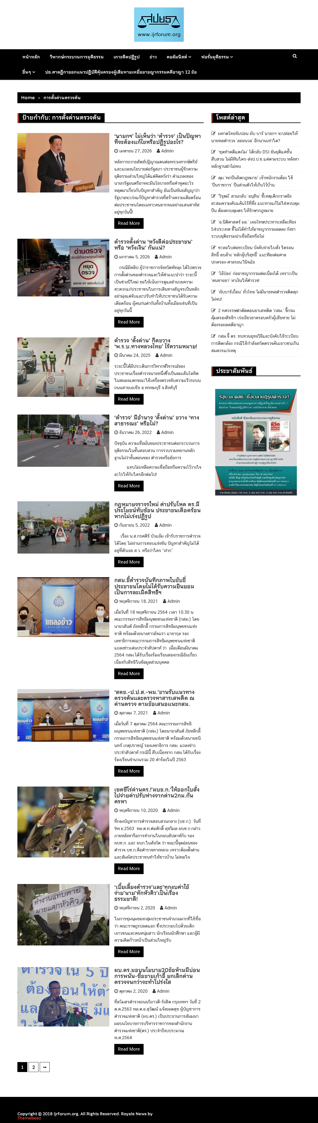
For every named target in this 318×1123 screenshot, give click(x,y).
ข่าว (153, 56)
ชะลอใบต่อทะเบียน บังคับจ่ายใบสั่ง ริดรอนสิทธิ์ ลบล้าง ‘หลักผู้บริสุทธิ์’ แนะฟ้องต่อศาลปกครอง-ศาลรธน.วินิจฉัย (252, 255)
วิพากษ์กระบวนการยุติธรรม (77, 56)
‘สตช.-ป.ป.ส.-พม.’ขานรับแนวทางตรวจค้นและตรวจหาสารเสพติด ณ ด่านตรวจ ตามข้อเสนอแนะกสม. (154, 698)
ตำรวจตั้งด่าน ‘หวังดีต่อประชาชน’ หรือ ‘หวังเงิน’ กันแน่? (153, 244)
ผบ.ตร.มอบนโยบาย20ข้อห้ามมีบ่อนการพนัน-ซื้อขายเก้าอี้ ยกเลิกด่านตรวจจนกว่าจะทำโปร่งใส (157, 976)
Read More (129, 223)
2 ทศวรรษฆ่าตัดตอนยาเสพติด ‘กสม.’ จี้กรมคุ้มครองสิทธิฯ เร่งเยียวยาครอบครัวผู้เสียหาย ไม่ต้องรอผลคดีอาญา (253, 318)
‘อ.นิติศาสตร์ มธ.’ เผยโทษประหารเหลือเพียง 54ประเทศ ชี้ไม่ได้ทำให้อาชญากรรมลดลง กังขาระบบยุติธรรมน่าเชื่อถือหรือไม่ (253, 229)
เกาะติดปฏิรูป (127, 56)
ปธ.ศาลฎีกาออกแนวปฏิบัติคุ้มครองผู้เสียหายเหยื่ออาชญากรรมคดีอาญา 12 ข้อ (121, 72)
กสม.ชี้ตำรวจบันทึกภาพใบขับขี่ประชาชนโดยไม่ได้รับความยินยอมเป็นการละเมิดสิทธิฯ (154, 586)
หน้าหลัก (31, 56)
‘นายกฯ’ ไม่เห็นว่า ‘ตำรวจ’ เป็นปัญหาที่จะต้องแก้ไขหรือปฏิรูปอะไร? (157, 139)
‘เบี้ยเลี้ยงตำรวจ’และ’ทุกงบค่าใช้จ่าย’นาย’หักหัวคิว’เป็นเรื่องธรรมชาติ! (151, 893)
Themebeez (29, 1118)
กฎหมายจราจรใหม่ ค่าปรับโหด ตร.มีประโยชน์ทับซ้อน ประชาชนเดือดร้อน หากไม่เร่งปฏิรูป (157, 510)
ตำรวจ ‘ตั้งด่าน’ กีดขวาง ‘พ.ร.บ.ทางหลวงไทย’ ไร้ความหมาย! (155, 343)
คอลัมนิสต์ (177, 56)
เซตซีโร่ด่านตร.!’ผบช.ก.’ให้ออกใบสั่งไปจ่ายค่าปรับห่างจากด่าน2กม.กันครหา (156, 795)
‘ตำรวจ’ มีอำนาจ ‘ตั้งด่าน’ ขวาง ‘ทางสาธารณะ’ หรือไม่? (156, 420)
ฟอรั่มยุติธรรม (215, 56)
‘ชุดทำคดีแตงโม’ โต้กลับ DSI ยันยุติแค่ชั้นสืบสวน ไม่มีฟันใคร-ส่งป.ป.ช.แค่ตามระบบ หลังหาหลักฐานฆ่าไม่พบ (255, 159)
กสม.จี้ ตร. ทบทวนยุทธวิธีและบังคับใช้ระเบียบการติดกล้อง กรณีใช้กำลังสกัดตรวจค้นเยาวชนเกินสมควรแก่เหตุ (255, 343)
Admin (167, 150)
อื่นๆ (26, 72)
